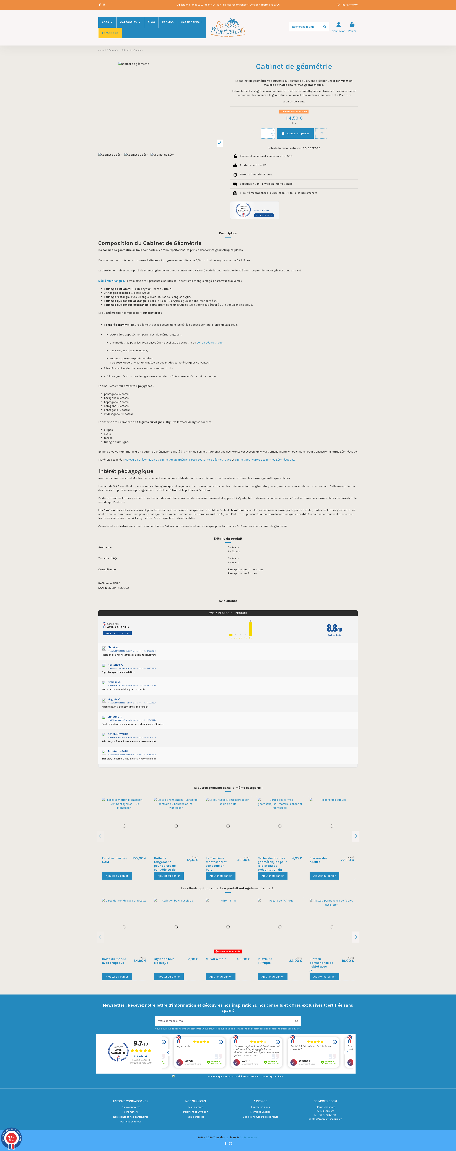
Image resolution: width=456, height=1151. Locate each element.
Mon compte (195, 1107)
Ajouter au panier (298, 133)
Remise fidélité (195, 1116)
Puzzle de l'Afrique (265, 961)
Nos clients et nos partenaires (130, 1116)
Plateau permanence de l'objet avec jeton (321, 964)
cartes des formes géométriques (210, 459)
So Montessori (249, 1137)
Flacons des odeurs (318, 860)
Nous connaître (131, 1107)
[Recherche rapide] (324, 26)
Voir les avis (264, 215)
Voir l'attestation (117, 633)
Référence (105, 583)
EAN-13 (103, 587)
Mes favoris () (349, 4)
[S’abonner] (296, 1021)
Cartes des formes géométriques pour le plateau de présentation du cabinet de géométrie (272, 867)
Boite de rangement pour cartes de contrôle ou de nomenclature (165, 865)
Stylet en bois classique (164, 961)
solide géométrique (209, 342)
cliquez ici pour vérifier (272, 1076)
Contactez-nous (260, 1107)
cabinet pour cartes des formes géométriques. (265, 459)
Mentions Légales (260, 1111)
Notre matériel (130, 1111)
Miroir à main (216, 959)
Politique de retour (130, 1121)
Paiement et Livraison (195, 1111)
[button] (100, 836)
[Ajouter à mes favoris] (321, 133)
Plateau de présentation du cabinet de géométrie (156, 459)
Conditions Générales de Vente (260, 1116)
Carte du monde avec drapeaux (114, 961)
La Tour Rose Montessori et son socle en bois (216, 863)
